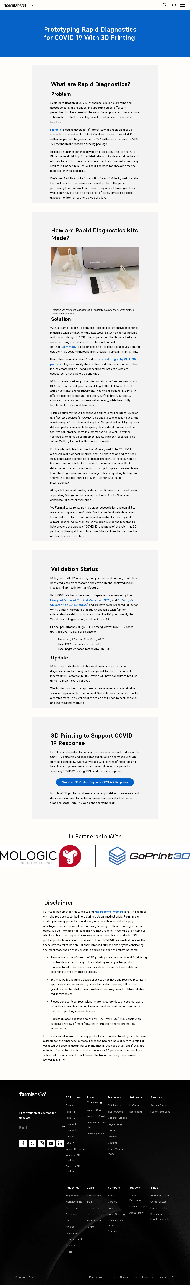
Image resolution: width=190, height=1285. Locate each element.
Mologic (55, 129)
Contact (112, 1231)
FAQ (173, 1277)
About (111, 1195)
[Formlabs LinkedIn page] (60, 1143)
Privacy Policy (96, 1277)
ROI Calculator (95, 1220)
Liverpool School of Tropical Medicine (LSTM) (80, 600)
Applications (94, 1195)
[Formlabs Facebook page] (23, 1143)
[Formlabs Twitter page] (32, 1143)
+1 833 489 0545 (160, 1195)
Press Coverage (117, 1214)
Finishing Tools (95, 1133)
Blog (89, 1201)
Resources (93, 1208)
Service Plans (158, 1105)
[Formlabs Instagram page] (41, 1143)
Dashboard (135, 1111)
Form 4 (70, 1105)
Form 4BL (71, 1124)
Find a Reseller (158, 1208)
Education (71, 1233)
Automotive (72, 1208)
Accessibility (136, 1212)
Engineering (115, 1124)
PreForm (134, 1105)
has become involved (108, 911)
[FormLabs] (15, 5)
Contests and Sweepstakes (150, 1277)
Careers (112, 1201)
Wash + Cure (94, 1110)
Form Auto (72, 1130)
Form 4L (70, 1117)
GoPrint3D (68, 347)
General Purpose (117, 1117)
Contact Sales (158, 1201)
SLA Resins (114, 1105)
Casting (112, 1142)
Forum (90, 1226)
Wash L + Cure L (96, 1116)
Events (91, 1214)
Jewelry (70, 1245)
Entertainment (74, 1239)
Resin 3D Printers (76, 1149)
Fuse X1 (70, 1136)
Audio (69, 1251)
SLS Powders (115, 1111)
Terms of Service (119, 1277)
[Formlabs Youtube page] (51, 1143)
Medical (112, 1136)
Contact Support (138, 1206)
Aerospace (72, 1214)
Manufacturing (74, 1201)
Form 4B (70, 1111)
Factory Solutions (160, 1111)
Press (111, 1208)
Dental (111, 1130)
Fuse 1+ (70, 1142)
